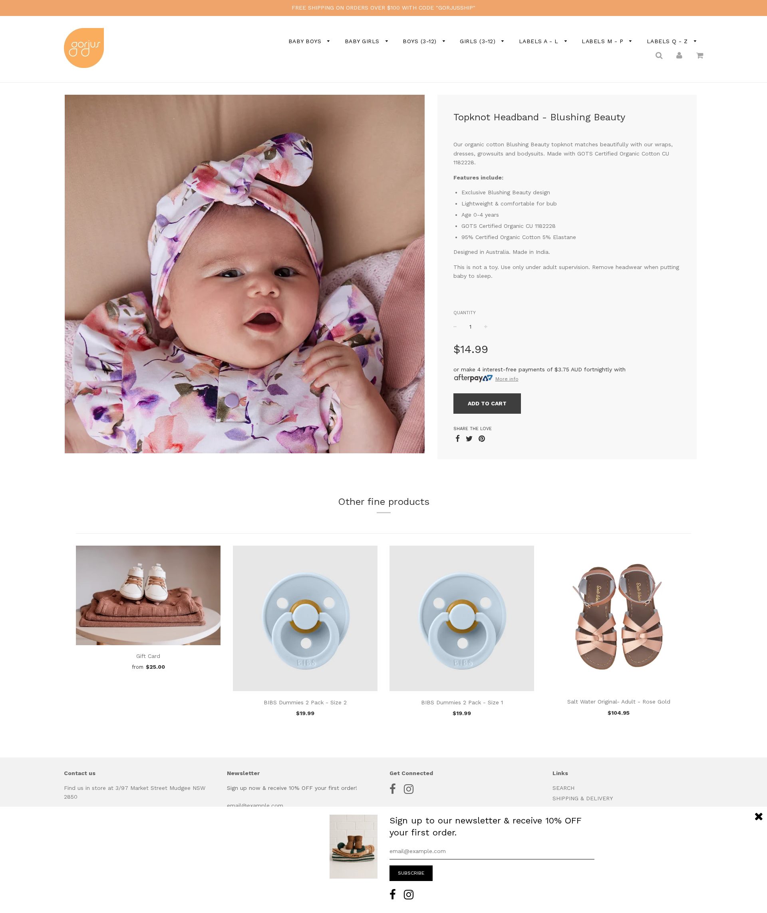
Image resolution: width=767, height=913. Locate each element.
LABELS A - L (540, 41)
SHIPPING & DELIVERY (582, 798)
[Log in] (679, 55)
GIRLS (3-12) (479, 41)
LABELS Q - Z (668, 41)
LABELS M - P (604, 41)
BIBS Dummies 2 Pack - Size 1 (462, 702)
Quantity (464, 312)
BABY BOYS (306, 41)
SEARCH (563, 788)
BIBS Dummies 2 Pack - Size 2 (305, 702)
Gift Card (148, 656)
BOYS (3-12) (421, 41)
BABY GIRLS (363, 41)
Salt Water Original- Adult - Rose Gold (618, 701)
